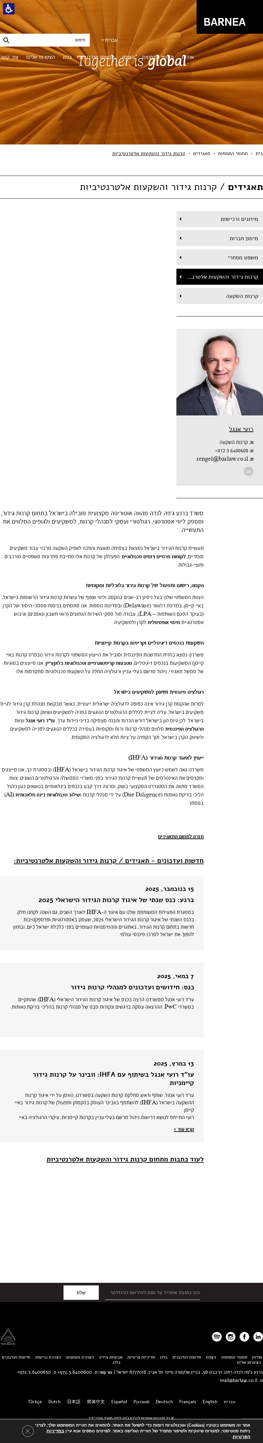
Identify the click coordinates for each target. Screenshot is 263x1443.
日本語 (74, 1402)
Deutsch (164, 1402)
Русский (141, 1402)
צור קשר (9, 57)
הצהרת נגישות (48, 1357)
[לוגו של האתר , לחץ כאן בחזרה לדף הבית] (230, 16)
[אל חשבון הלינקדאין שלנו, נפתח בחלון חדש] (248, 471)
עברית (111, 40)
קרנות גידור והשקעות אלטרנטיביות (217, 277)
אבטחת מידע (111, 1357)
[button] (8, 8)
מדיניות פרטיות (141, 1357)
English (210, 1402)
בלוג (67, 57)
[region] (131, 153)
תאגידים (201, 153)
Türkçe (35, 1402)
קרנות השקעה (242, 296)
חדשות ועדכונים (97, 57)
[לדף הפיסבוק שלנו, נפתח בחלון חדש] (244, 1337)
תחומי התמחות (158, 57)
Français (187, 1402)
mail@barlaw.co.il (238, 1380)
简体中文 (96, 1402)
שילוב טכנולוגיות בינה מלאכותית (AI (43, 795)
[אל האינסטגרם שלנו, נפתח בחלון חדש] (230, 1337)
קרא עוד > (184, 1129)
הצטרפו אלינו (40, 57)
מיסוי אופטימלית (164, 622)
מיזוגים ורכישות (239, 219)
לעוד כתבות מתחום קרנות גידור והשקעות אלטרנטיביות (125, 1159)
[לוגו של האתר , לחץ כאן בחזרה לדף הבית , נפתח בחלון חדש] (217, 1337)
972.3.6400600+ (74, 1372)
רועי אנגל (241, 429)
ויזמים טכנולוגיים (138, 556)
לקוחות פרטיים (171, 556)
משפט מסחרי (243, 257)
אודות (188, 57)
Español (119, 1402)
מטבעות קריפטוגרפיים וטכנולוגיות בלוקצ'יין (89, 663)
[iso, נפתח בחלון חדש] (8, 1343)
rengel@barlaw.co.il (225, 459)
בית (259, 153)
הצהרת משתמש (80, 1357)
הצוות (128, 57)
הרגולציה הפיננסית (184, 729)
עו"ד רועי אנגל (40, 720)
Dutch (54, 1402)
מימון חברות (244, 238)
